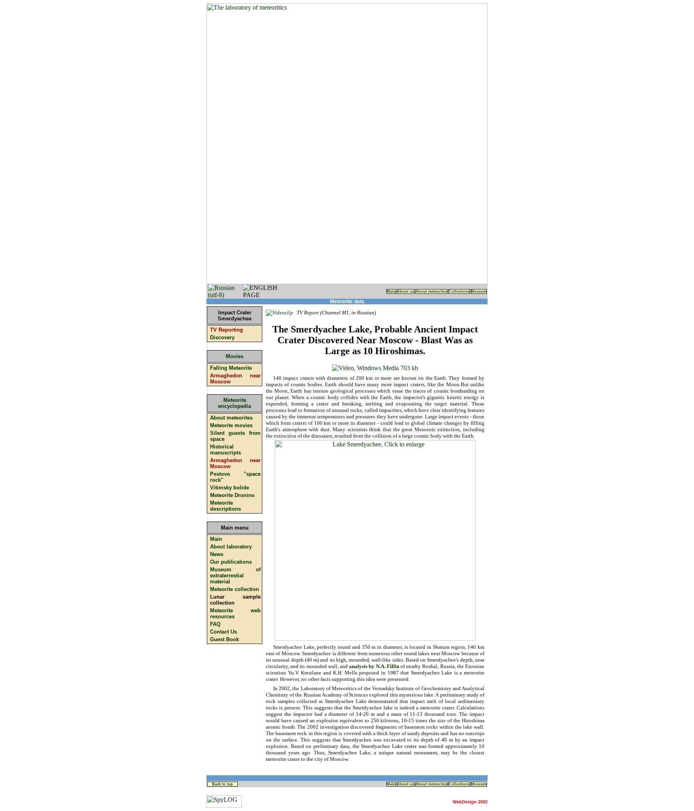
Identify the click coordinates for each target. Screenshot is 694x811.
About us (405, 291)
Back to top (222, 784)
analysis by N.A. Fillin (374, 666)
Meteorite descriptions (225, 506)
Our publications (231, 562)
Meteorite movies (231, 425)
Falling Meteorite (231, 368)
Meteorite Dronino (232, 495)
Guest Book (224, 639)
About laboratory (231, 547)
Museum (478, 291)
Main (391, 291)
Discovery (222, 337)
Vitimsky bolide (229, 488)
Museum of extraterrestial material (235, 575)
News (216, 554)
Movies (234, 356)
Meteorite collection (234, 589)
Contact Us (223, 632)
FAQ (215, 624)
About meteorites (431, 291)
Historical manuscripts (225, 450)
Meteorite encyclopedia (234, 403)
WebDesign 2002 (470, 801)
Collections (459, 291)
